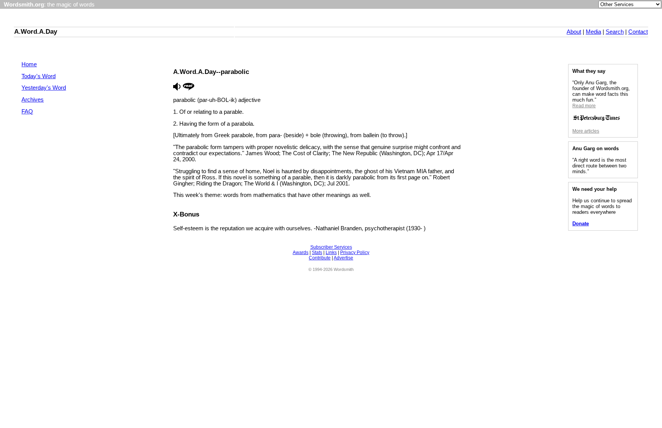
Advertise (343, 258)
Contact (638, 32)
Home (29, 64)
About (574, 32)
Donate (580, 223)
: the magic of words (49, 5)
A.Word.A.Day (35, 31)
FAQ (27, 111)
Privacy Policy (354, 252)
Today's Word (38, 76)
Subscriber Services (331, 247)
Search (615, 32)
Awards (300, 252)
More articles (585, 131)
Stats (317, 252)
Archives (32, 100)
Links (331, 252)
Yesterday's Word (43, 88)
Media (593, 32)
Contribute (320, 258)
